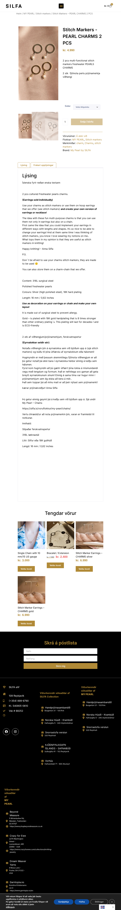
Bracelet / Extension (58, 553)
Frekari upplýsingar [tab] (43, 165)
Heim (19, 13)
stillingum (10, 907)
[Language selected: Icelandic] (107, 907)
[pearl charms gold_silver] (38, 63)
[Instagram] (15, 731)
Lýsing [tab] (24, 165)
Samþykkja (63, 901)
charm (79, 143)
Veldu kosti (26, 569)
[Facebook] (6, 731)
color (67, 106)
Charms (89, 143)
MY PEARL (28, 13)
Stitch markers (43, 13)
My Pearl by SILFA (81, 150)
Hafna (82, 901)
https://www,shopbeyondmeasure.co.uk (26, 826)
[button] (61, 6)
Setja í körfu (86, 121)
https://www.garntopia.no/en (21, 890)
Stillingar (99, 901)
